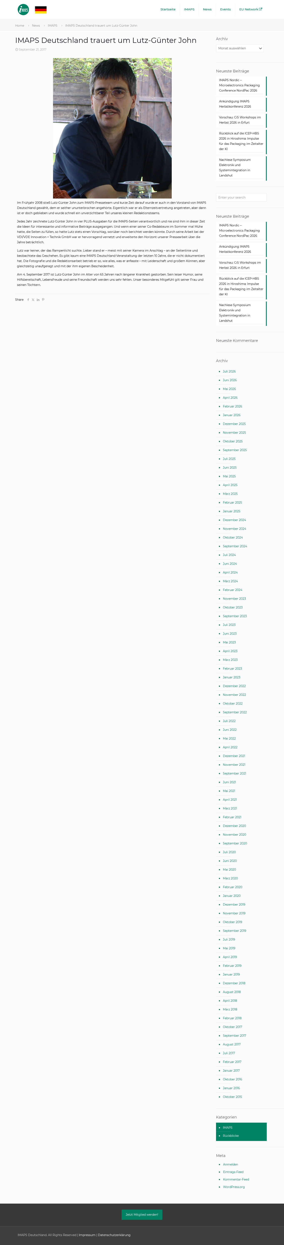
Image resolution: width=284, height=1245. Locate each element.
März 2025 (230, 494)
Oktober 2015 (232, 1097)
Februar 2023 (232, 668)
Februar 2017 (232, 1062)
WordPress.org (234, 1187)
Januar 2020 (232, 896)
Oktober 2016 (232, 1079)
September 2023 (235, 616)
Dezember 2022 (234, 686)
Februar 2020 (232, 887)
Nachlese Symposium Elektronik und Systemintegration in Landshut (235, 167)
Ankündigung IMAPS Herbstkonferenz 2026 (235, 103)
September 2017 (234, 1036)
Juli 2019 (229, 939)
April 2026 (230, 398)
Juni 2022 (230, 730)
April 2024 (230, 572)
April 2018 (230, 1001)
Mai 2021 (229, 791)
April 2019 (230, 957)
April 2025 (230, 485)
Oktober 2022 (233, 703)
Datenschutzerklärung (114, 1235)
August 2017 (232, 1044)
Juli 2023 (229, 625)
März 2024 (230, 581)
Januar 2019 (231, 974)
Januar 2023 (231, 677)
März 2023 (230, 660)
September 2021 (234, 773)
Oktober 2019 (232, 922)
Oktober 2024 (233, 537)
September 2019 (234, 931)
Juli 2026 (229, 371)
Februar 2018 (232, 1018)
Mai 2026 (229, 389)
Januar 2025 (231, 511)
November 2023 (234, 599)
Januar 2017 (231, 1070)
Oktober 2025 (233, 441)
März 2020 (230, 878)
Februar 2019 (232, 966)
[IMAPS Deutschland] (36, 9)
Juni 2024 (230, 564)
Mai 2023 (229, 642)
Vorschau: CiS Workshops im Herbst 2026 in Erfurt (240, 119)
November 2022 (234, 695)
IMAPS (52, 25)
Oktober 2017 (232, 1027)
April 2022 (230, 747)
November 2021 (234, 765)
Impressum (87, 1235)
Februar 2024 (232, 590)
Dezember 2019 (234, 904)
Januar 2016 (231, 1088)
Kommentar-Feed (236, 1179)
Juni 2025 (230, 467)
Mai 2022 (229, 738)
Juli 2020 (229, 852)
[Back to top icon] (264, 1236)
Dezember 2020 (234, 826)
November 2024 (234, 529)
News (36, 25)
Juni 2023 (230, 634)
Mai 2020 (229, 869)
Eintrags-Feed (233, 1172)
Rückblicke (231, 1136)
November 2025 (234, 432)
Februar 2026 (232, 406)
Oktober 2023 (233, 607)
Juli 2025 (229, 459)
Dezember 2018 (234, 983)
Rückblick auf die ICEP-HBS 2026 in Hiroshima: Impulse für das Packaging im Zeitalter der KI (241, 141)
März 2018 (230, 1009)
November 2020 (234, 835)
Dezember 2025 (234, 424)
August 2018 (232, 992)
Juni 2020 (230, 861)
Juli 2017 (229, 1053)
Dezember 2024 (234, 520)
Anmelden (230, 1164)
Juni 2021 (229, 782)
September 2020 (235, 843)
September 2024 (235, 546)
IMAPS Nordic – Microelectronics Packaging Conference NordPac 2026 (239, 85)
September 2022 (235, 712)
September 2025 (235, 450)
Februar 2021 (232, 817)
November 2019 (234, 913)
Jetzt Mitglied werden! (142, 1214)
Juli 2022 (229, 721)
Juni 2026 (230, 380)
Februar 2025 (232, 502)
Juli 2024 (229, 555)
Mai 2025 (229, 476)
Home (19, 25)
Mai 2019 (229, 948)
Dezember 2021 (234, 756)
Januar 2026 (232, 415)
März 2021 (230, 808)
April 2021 (230, 800)
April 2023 (230, 651)
